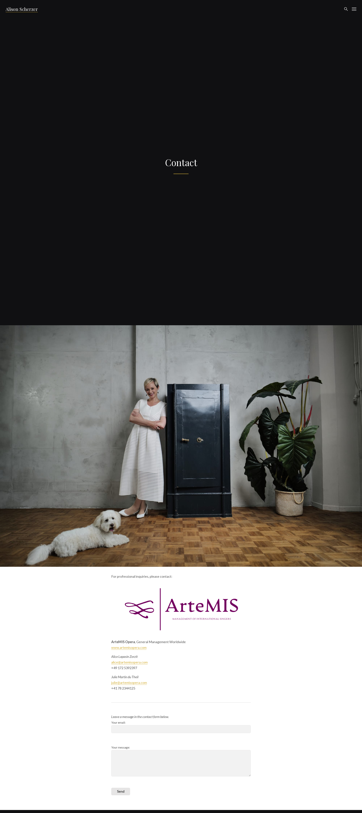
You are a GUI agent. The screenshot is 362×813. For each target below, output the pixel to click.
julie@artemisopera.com (129, 682)
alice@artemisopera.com (129, 662)
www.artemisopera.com (128, 647)
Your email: (118, 722)
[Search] (346, 9)
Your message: (120, 747)
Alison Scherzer (22, 9)
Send (120, 791)
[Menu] (354, 9)
